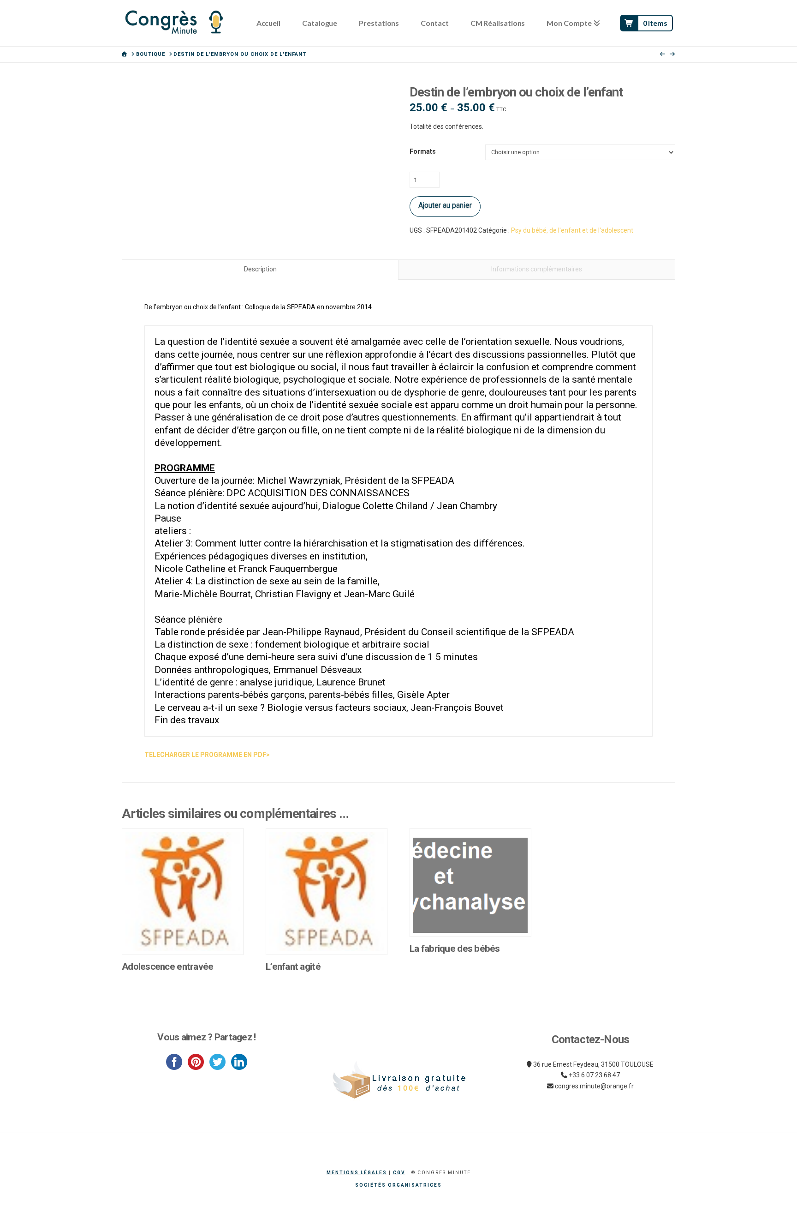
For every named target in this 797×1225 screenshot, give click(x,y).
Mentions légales (357, 1172)
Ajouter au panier (445, 205)
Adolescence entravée (168, 966)
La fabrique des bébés (455, 948)
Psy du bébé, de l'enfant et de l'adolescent (572, 230)
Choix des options (182, 938)
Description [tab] (260, 269)
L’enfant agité (293, 966)
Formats (423, 151)
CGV (399, 1172)
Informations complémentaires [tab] (536, 269)
